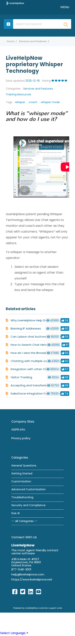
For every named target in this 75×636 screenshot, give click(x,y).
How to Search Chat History (30, 345)
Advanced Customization (28, 489)
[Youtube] (38, 592)
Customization (21, 481)
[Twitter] (22, 592)
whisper (20, 102)
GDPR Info (18, 429)
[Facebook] (14, 592)
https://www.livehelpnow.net (31, 579)
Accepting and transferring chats (34, 385)
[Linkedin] (30, 592)
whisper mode (50, 102)
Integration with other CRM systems (36, 369)
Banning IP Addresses (26, 328)
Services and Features (33, 41)
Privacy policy (20, 438)
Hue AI (15, 513)
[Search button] (65, 23)
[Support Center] (15, 3)
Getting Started (21, 473)
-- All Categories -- (24, 521)
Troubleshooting (22, 497)
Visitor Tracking (21, 377)
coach (33, 102)
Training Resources (18, 94)
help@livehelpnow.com (27, 574)
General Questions (23, 465)
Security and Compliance (28, 505)
